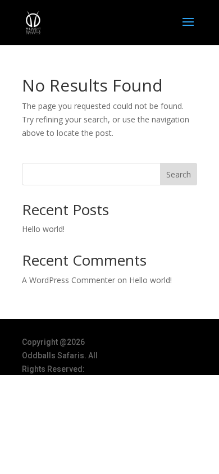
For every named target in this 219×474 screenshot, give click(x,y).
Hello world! (43, 229)
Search (178, 174)
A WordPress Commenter (68, 280)
